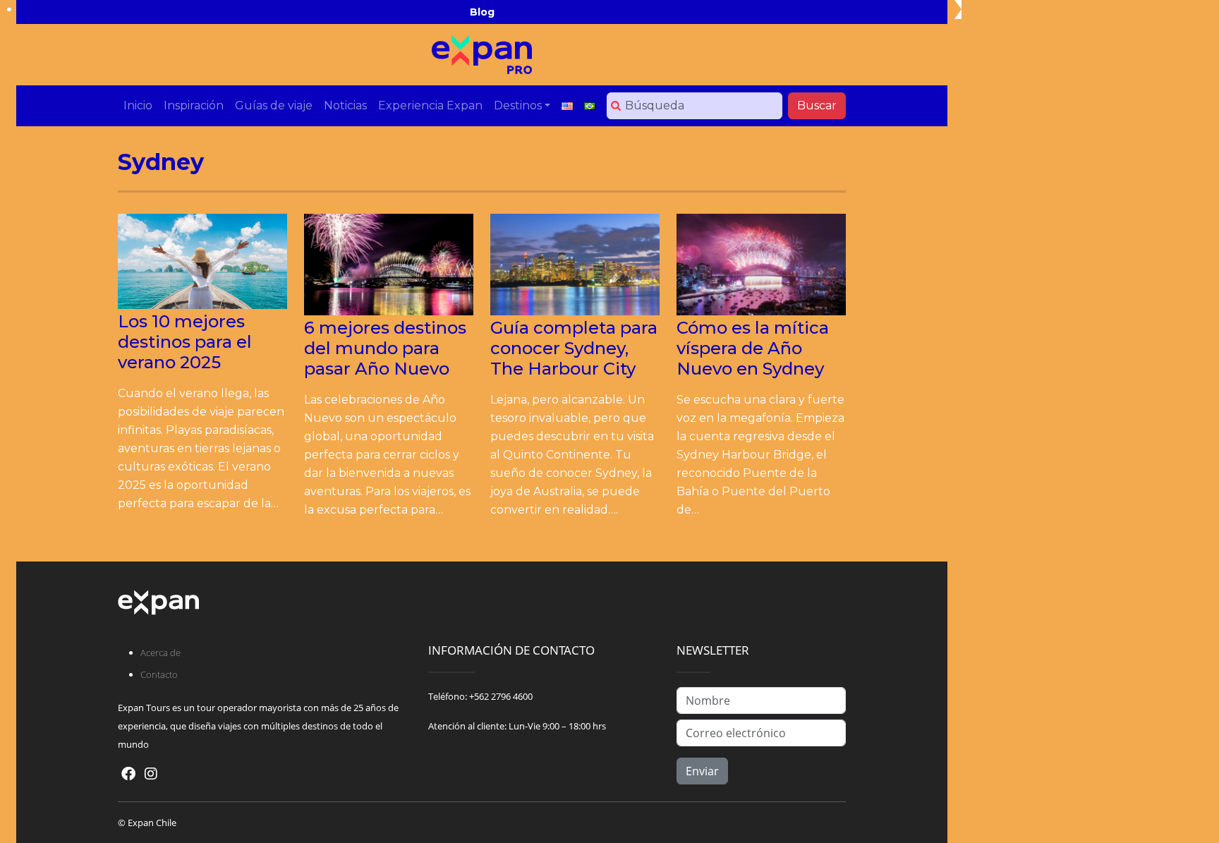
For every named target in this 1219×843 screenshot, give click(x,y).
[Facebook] (128, 773)
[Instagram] (151, 773)
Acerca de (160, 652)
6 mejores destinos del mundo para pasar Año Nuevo (385, 348)
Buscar (817, 105)
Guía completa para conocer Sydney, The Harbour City (573, 348)
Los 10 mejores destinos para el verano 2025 (185, 341)
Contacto (159, 674)
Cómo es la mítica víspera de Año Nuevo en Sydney (753, 348)
